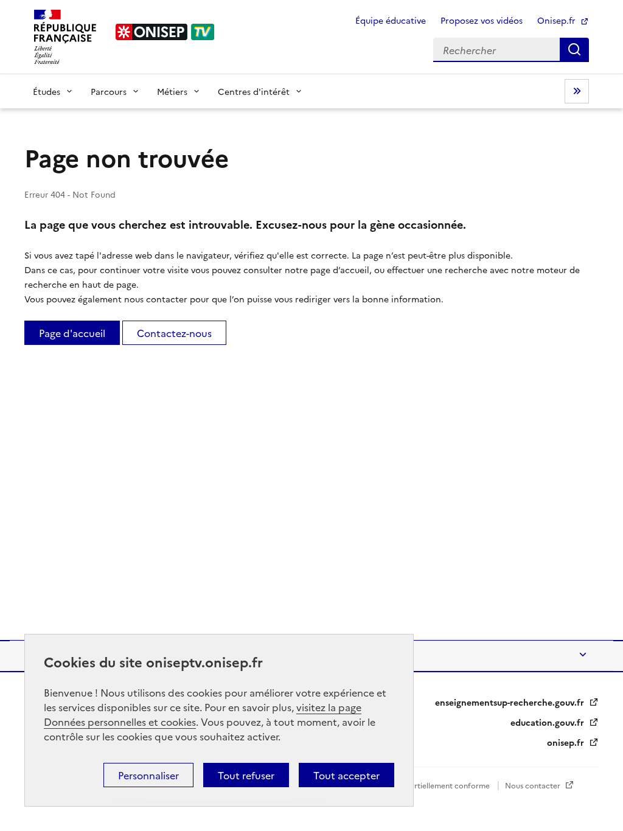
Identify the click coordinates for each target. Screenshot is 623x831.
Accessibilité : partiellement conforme (424, 785)
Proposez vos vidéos (481, 20)
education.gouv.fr (548, 722)
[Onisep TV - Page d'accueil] (165, 32)
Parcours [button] (109, 91)
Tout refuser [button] (246, 775)
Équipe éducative (390, 20)
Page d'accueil (72, 332)
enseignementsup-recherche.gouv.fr (510, 702)
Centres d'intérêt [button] (254, 91)
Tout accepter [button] (346, 775)
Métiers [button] (172, 91)
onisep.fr (566, 742)
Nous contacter (533, 785)
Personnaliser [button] (148, 775)
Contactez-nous (174, 332)
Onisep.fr (557, 20)
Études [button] (46, 91)
